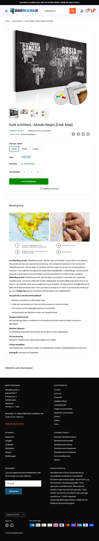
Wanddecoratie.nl (16, 131)
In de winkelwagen (28, 181)
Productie (58, 397)
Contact (57, 390)
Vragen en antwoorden (63, 409)
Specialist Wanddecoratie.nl (65, 437)
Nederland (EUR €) (13, 515)
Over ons (57, 394)
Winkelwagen (10, 456)
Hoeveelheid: (14, 172)
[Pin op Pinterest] (78, 134)
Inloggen (8, 441)
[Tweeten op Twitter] (83, 134)
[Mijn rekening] (82, 10)
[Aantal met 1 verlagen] (24, 172)
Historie (8, 452)
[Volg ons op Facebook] (7, 525)
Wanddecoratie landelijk (63, 441)
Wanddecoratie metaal (63, 445)
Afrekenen (9, 445)
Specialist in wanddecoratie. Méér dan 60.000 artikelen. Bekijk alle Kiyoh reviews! (49, 2)
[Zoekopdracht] (72, 11)
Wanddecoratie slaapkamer (65, 448)
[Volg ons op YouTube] (12, 525)
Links (56, 424)
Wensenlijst (9, 448)
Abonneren (13, 491)
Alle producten (17, 21)
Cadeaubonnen (60, 405)
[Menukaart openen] (6, 11)
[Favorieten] (86, 10)
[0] (92, 10)
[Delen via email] (88, 134)
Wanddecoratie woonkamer (65, 452)
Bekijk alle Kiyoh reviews (14, 424)
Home (7, 21)
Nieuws (57, 460)
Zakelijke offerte (60, 401)
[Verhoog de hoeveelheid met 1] (38, 172)
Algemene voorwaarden (63, 413)
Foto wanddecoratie (62, 456)
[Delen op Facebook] (73, 134)
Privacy (57, 416)
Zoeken (57, 420)
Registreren (9, 437)
